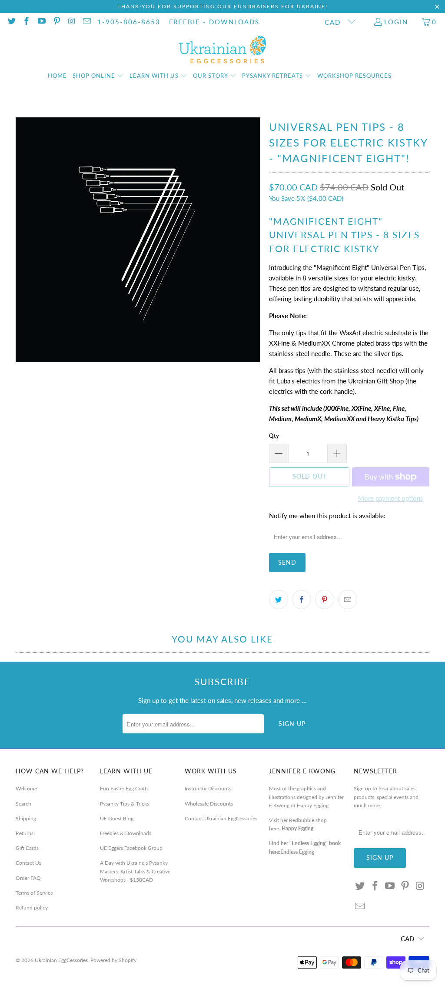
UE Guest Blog (116, 818)
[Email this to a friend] (347, 599)
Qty (274, 435)
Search (23, 803)
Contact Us (28, 862)
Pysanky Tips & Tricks (124, 803)
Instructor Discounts (208, 788)
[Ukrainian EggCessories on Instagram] (71, 22)
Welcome (26, 788)
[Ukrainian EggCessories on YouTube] (41, 22)
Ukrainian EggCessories (61, 960)
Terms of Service (34, 892)
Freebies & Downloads (125, 833)
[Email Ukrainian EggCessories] (86, 22)
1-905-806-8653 (128, 22)
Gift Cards (27, 848)
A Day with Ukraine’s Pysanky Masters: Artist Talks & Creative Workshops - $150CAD (135, 870)
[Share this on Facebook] (301, 599)
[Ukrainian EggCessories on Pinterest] (56, 22)
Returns (24, 833)
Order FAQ (28, 878)
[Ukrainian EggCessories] (222, 50)
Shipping (26, 818)
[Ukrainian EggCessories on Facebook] (26, 22)
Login (396, 22)
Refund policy (32, 907)
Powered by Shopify (113, 960)
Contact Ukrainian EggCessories (221, 818)
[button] (98, 76)
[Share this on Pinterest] (324, 599)
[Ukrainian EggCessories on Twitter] (11, 22)
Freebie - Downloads (214, 22)
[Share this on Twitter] (278, 599)
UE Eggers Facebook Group (131, 848)
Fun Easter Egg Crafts (124, 788)
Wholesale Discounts (209, 803)
